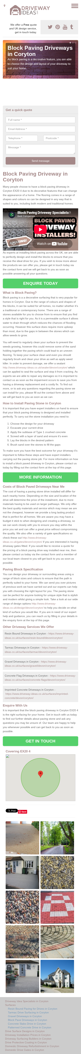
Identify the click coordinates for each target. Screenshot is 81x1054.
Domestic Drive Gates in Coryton (24, 1049)
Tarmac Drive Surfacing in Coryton (28, 1012)
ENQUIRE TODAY (40, 283)
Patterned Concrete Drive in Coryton (29, 1027)
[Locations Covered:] (4, 5)
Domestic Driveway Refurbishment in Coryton (32, 1046)
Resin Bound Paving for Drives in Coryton (32, 1008)
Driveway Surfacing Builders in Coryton (28, 1038)
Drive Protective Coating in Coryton (26, 1042)
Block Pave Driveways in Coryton (27, 1019)
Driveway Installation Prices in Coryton (28, 1034)
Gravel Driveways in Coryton (25, 1016)
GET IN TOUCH (40, 741)
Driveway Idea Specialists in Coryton (26, 1001)
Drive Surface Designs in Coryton (25, 1031)
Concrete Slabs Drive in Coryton (27, 1023)
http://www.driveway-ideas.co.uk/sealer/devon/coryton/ (35, 367)
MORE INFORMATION (40, 477)
